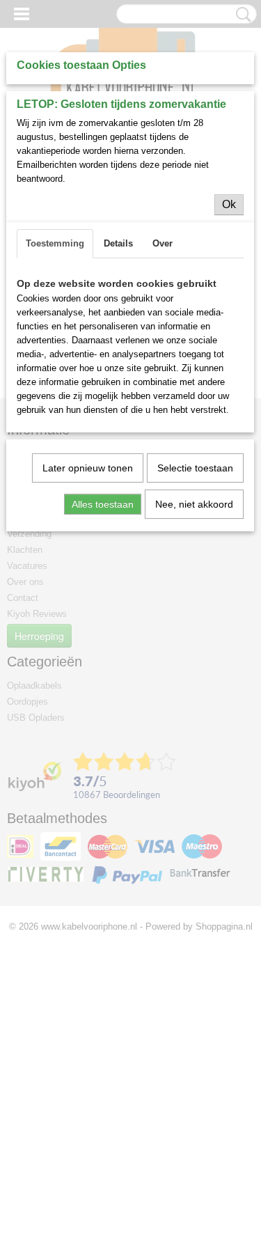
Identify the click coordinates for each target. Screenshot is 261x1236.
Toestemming (55, 243)
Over (162, 243)
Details (118, 243)
